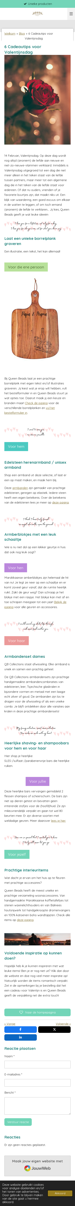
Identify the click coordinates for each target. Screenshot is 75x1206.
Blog (22, 33)
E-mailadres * (13, 1074)
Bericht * (10, 1092)
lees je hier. (58, 820)
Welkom (9, 33)
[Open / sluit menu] (71, 14)
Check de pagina (36, 403)
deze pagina (60, 502)
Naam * (9, 1056)
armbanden (20, 488)
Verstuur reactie (18, 1122)
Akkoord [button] (60, 1193)
